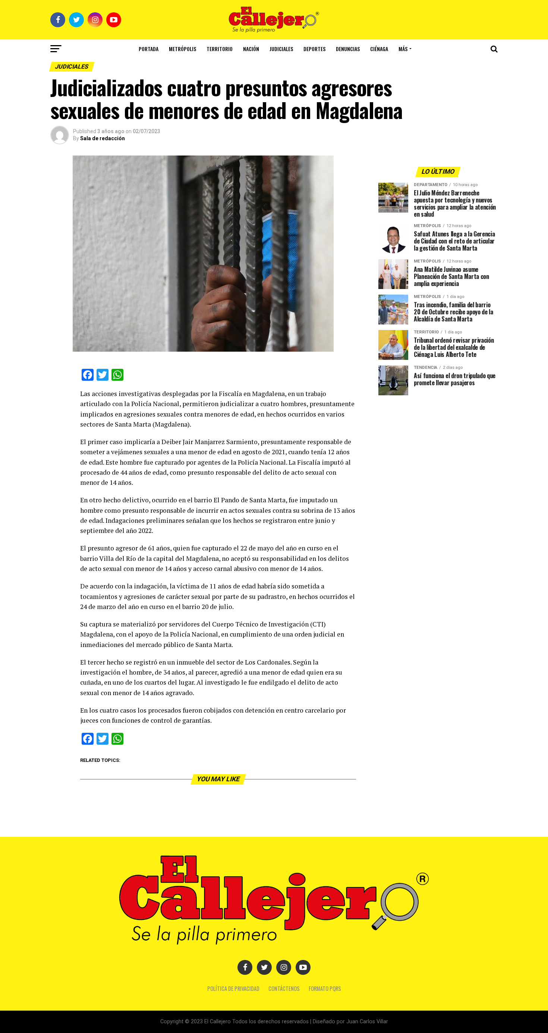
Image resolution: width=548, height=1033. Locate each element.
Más (403, 49)
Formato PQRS (325, 988)
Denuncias (348, 49)
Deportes (314, 49)
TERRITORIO (220, 49)
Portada (148, 49)
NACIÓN (251, 49)
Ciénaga (379, 49)
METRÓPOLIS (182, 49)
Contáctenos (284, 988)
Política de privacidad (233, 988)
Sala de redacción (102, 138)
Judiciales (281, 49)
